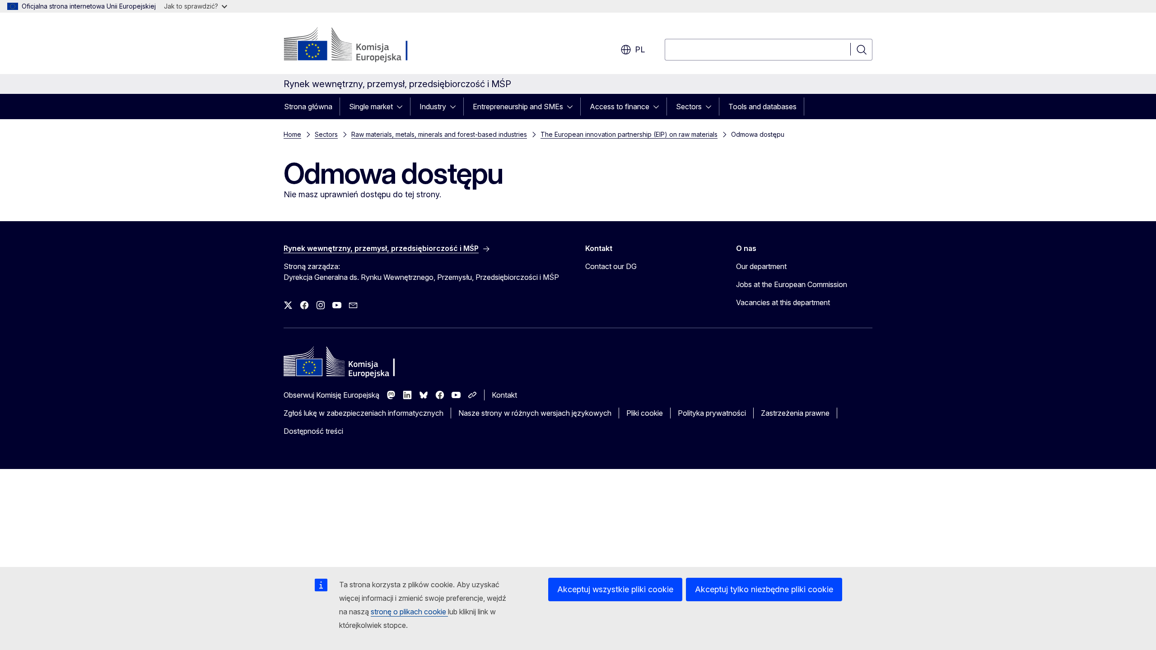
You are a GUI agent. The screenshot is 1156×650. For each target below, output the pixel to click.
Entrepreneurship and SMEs (518, 106)
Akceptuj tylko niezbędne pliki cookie (764, 589)
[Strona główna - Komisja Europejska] (356, 45)
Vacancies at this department (783, 302)
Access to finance (619, 106)
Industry (433, 106)
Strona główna (308, 106)
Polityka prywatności (712, 413)
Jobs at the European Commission (791, 284)
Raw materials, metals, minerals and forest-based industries (439, 134)
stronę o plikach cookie (409, 611)
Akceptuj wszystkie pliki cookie (615, 589)
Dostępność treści (313, 431)
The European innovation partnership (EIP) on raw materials (629, 134)
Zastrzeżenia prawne (795, 413)
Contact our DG (611, 266)
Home (292, 134)
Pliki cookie (644, 413)
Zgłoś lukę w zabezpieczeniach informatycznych (363, 413)
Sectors (689, 106)
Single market (371, 106)
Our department (761, 266)
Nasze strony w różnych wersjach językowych (534, 413)
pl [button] (640, 49)
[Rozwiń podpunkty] (402, 106)
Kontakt (504, 394)
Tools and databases (762, 106)
